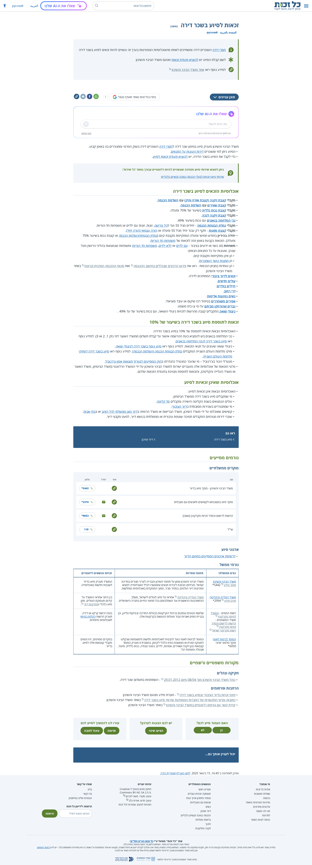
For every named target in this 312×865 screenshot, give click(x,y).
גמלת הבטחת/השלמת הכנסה (138, 235)
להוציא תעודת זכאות (185, 60)
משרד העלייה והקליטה (223, 597)
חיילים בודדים (226, 286)
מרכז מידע (230, 601)
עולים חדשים (226, 281)
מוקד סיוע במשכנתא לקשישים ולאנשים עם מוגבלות (203, 502)
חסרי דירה (219, 50)
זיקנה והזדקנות (203, 828)
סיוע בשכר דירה (223, 439)
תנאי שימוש (86, 133)
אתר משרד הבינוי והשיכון (188, 69)
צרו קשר (87, 793)
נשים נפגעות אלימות (221, 296)
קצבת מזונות (217, 230)
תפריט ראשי (204, 789)
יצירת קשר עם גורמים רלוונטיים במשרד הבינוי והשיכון (200, 705)
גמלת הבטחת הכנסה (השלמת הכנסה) (157, 351)
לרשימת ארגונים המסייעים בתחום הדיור (209, 556)
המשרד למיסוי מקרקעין (223, 615)
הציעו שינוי (156, 731)
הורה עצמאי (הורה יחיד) (141, 230)
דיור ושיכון (147, 439)
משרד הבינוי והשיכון (224, 582)
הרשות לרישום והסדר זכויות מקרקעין (223, 625)
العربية (34, 6)
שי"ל (230, 529)
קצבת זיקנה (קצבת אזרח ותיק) (205, 200)
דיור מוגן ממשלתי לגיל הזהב (119, 411)
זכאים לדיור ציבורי (223, 276)
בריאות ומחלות (203, 819)
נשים (208, 806)
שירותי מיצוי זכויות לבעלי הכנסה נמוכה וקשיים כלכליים (192, 177)
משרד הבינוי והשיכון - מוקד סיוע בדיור (211, 488)
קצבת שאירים (216, 205)
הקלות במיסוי (88, 617)
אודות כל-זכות (263, 789)
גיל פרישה (161, 225)
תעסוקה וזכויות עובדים (199, 793)
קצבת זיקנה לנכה (214, 215)
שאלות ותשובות (262, 793)
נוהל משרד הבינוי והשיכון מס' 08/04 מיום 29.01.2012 (199, 679)
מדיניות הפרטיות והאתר (258, 802)
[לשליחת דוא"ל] (104, 501)
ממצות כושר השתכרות (214, 261)
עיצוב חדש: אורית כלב (140, 800)
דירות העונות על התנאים (187, 151)
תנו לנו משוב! (263, 811)
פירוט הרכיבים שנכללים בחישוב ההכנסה (160, 266)
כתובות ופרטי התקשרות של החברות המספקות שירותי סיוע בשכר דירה (189, 700)
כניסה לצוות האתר (260, 819)
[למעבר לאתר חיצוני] (114, 488)
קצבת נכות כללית (214, 210)
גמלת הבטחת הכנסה (211, 225)
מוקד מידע (230, 585)
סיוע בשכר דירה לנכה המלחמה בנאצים (201, 341)
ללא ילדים (165, 245)
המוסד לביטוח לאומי (224, 639)
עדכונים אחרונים (261, 806)
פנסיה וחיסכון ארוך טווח (198, 798)
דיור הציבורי (179, 406)
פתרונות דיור (91, 604)
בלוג (90, 789)
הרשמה (50, 813)
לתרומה (266, 815)
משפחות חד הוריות (163, 240)
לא (202, 730)
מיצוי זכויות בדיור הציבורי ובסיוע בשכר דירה (207, 695)
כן (221, 730)
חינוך (208, 824)
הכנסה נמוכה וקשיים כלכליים (196, 815)
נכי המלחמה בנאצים (221, 220)
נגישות (266, 798)
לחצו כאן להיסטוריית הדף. (175, 773)
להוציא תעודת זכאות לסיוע (170, 156)
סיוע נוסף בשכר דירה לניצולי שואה (138, 346)
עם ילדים (182, 245)
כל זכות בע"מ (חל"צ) (141, 841)
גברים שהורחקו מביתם (219, 306)
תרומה (111, 731)
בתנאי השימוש (43, 847)
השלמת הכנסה (168, 200)
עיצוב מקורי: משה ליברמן (138, 796)
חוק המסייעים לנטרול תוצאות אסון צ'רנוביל (133, 361)
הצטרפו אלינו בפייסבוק (80, 798)
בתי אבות (89, 411)
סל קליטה (163, 401)
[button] (306, 6)
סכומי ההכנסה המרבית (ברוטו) (104, 266)
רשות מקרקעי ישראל (224, 630)
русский (17, 6)
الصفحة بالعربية (228, 32)
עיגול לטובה (91, 731)
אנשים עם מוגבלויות (200, 802)
